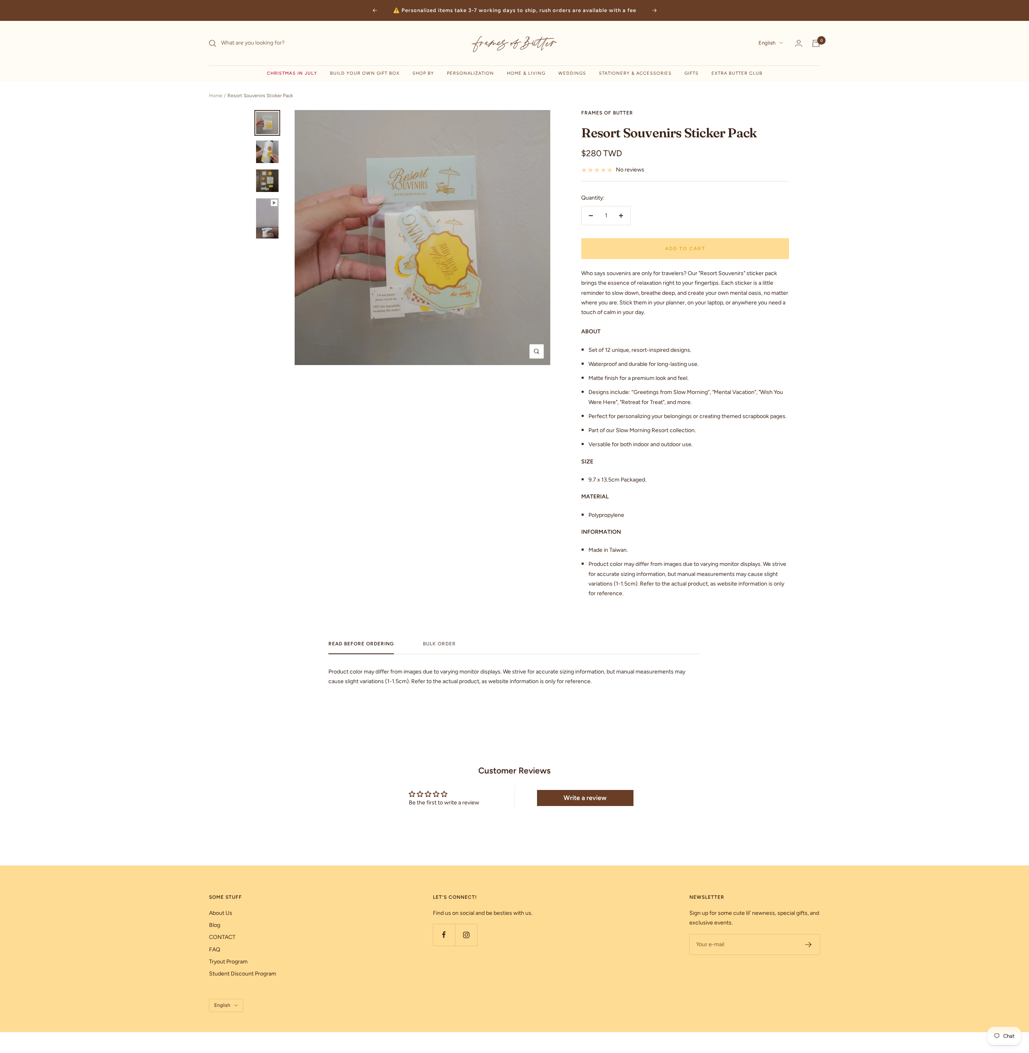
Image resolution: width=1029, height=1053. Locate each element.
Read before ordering (361, 644)
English (766, 43)
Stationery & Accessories (635, 73)
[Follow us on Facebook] (444, 935)
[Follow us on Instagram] (466, 935)
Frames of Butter (607, 113)
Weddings (572, 73)
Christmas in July (292, 73)
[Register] (808, 944)
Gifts (692, 73)
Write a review (585, 798)
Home (215, 95)
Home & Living (526, 73)
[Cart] (816, 43)
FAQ (214, 949)
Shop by (423, 73)
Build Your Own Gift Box (365, 73)
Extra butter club (737, 73)
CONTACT (222, 937)
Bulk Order (439, 644)
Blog (214, 925)
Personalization (470, 73)
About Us (220, 913)
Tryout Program (228, 961)
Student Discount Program (242, 973)
